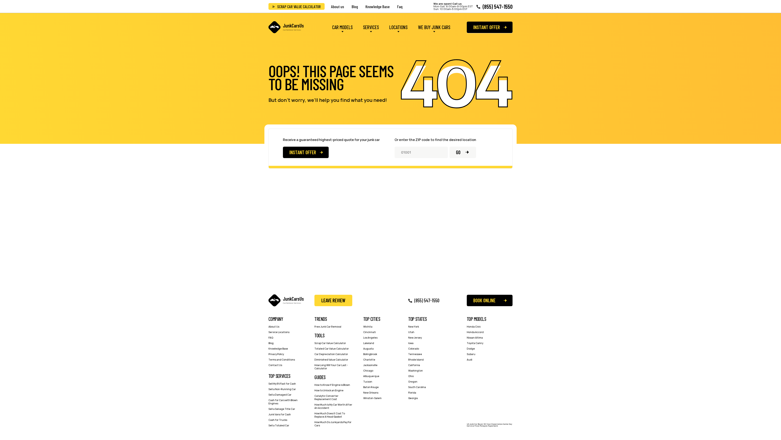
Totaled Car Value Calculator (331, 348)
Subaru (471, 354)
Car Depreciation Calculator (331, 354)
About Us (273, 326)
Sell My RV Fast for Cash (282, 383)
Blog (355, 6)
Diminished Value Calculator (331, 359)
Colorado (413, 348)
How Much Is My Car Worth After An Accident (333, 406)
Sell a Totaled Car (278, 425)
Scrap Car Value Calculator (299, 6)
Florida (412, 392)
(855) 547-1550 (498, 6)
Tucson (367, 381)
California (414, 365)
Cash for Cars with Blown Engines (283, 401)
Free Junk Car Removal (327, 326)
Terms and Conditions (281, 359)
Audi (469, 359)
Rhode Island (416, 359)
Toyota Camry (475, 343)
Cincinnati (369, 332)
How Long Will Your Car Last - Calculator (331, 366)
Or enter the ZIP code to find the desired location (435, 140)
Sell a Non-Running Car (282, 389)
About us (337, 6)
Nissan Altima (475, 337)
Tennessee (415, 354)
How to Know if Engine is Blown (332, 385)
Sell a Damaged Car (279, 394)
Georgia (413, 398)
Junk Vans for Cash (279, 414)
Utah (411, 332)
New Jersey (415, 337)
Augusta (368, 348)
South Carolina (417, 387)
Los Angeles (370, 337)
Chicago (368, 370)
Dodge (471, 348)
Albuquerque (371, 376)
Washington (415, 370)
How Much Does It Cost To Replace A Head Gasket (329, 415)
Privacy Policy (276, 354)
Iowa (410, 343)
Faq (399, 6)
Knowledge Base (377, 6)
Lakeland (368, 343)
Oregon (412, 381)
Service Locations (278, 332)
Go (458, 152)
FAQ (270, 337)
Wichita (367, 326)
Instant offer (486, 27)
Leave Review (333, 300)
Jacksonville (370, 365)
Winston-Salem (372, 398)
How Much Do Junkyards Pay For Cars (332, 423)
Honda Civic (474, 326)
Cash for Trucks (277, 420)
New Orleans (370, 392)
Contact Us (275, 365)
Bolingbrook (370, 354)
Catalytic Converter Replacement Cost (326, 397)
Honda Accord (475, 332)
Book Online (484, 300)
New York (413, 326)
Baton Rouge (371, 387)
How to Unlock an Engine (329, 390)
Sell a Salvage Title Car (281, 409)
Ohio (411, 376)
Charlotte (369, 359)
